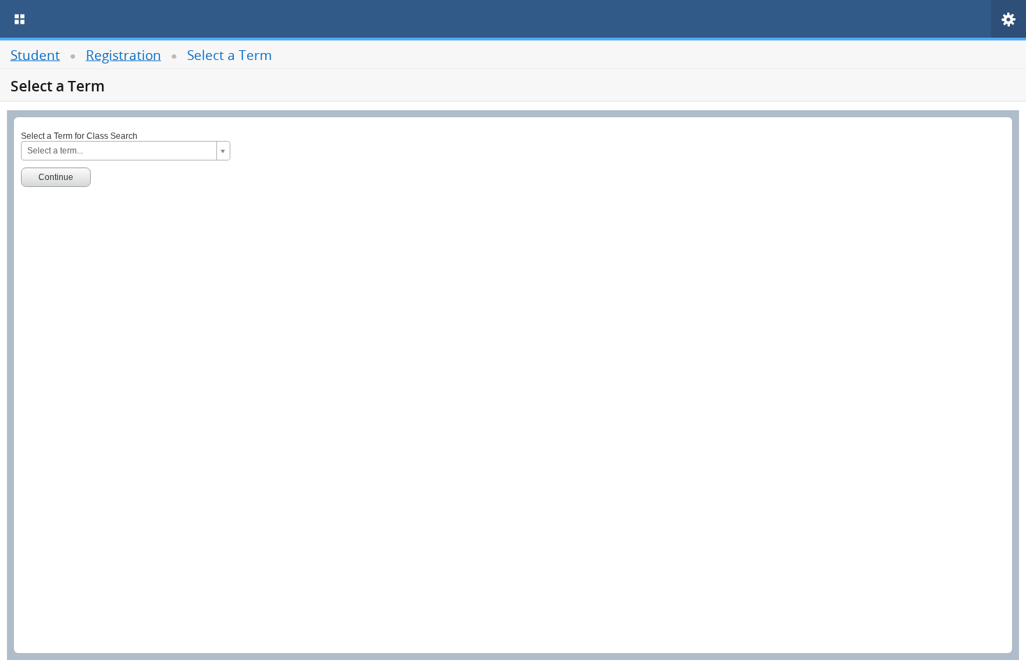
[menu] (19, 19)
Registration (123, 54)
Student (35, 54)
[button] (1008, 19)
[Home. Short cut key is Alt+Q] (145, 19)
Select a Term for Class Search (79, 136)
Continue (55, 177)
